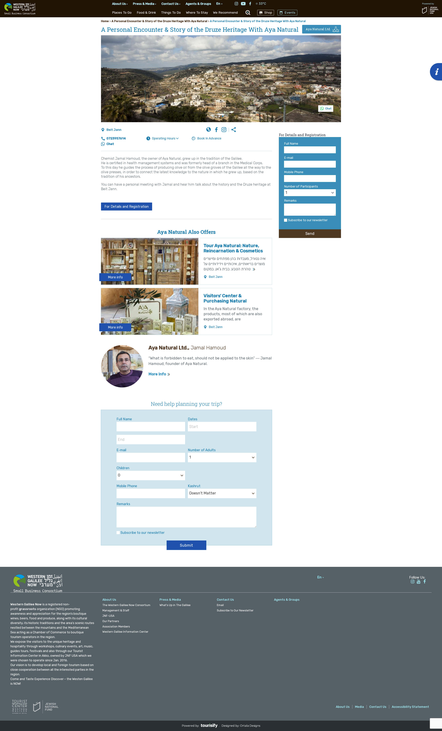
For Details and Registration (126, 206)
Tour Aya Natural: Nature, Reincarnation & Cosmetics (233, 248)
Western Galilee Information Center (125, 631)
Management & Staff (115, 610)
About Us (119, 4)
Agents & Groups (198, 4)
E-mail (288, 158)
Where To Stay (197, 13)
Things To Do (171, 13)
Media (359, 707)
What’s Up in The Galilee (175, 605)
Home (105, 21)
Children (123, 468)
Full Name (291, 144)
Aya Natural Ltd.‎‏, (187, 348)
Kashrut (194, 486)
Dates (192, 419)
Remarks (290, 201)
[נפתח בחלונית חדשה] (236, 4)
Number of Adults (202, 450)
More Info (157, 374)
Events (290, 13)
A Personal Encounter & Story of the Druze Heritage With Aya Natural (159, 21)
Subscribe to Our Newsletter (235, 610)
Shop (268, 13)
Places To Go (122, 13)
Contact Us (170, 4)
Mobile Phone (293, 172)
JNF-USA (108, 615)
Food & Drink (146, 13)
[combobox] (310, 192)
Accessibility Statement (410, 707)
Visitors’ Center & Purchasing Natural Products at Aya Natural (230, 301)
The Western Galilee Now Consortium (126, 605)
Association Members (116, 626)
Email (220, 605)
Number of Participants (301, 186)
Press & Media (143, 4)
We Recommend (225, 13)
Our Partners (110, 621)
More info (115, 277)
